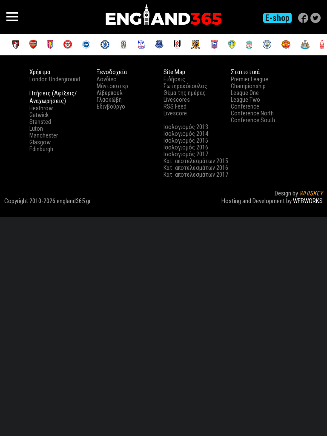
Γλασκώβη (109, 99)
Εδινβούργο (111, 106)
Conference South (253, 120)
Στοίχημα (311, 208)
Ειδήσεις (174, 79)
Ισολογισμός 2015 (186, 140)
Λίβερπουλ (110, 92)
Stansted (40, 121)
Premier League (249, 79)
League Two (245, 99)
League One (245, 92)
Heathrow (41, 108)
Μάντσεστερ (112, 86)
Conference (245, 106)
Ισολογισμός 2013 (186, 126)
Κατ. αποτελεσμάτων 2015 (196, 161)
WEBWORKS (308, 201)
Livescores (177, 99)
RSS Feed (175, 106)
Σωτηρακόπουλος (185, 86)
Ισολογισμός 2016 (186, 147)
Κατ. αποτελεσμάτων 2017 (196, 174)
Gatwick (39, 115)
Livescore (175, 113)
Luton (36, 128)
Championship (248, 86)
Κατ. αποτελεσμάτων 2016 (196, 167)
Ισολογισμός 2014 (186, 133)
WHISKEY (311, 193)
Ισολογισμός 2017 (186, 154)
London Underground (54, 79)
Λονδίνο (107, 79)
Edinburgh (41, 149)
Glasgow (40, 142)
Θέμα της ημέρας (185, 92)
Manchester (43, 135)
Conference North (252, 113)
